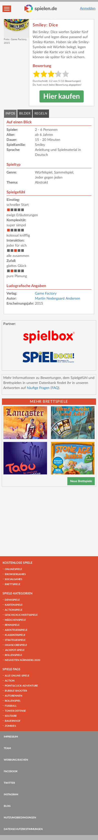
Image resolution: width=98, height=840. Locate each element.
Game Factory (46, 293)
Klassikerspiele (15, 635)
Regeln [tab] (40, 113)
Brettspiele (12, 584)
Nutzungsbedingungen (20, 817)
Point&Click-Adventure (21, 686)
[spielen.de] (40, 8)
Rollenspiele (13, 655)
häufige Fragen (38, 388)
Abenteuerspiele (16, 630)
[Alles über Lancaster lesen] (25, 422)
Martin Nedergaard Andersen (57, 298)
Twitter (9, 783)
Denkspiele (12, 600)
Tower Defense (15, 711)
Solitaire (11, 716)
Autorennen (13, 696)
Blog (7, 806)
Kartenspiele (14, 605)
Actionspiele (13, 610)
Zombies (10, 726)
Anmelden (87, 8)
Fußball (11, 706)
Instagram (11, 794)
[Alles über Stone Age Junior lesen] (73, 458)
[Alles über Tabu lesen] (25, 458)
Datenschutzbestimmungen (23, 829)
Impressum (11, 737)
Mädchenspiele (15, 620)
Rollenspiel (13, 701)
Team (7, 748)
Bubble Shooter (16, 691)
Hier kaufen (61, 96)
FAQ (55, 388)
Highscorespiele (16, 645)
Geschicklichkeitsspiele (21, 615)
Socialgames (13, 579)
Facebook (11, 771)
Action (10, 681)
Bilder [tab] (24, 113)
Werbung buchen (16, 760)
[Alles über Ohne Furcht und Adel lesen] (73, 422)
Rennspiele (12, 625)
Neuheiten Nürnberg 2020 (22, 660)
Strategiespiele (15, 640)
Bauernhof (13, 721)
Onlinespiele (13, 569)
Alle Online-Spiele (17, 676)
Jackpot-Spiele (15, 650)
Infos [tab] (10, 113)
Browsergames (15, 574)
